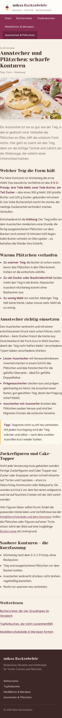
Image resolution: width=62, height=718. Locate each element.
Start (8, 18)
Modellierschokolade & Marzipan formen (26, 631)
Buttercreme (24, 18)
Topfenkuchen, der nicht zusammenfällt (26, 623)
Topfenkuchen (46, 18)
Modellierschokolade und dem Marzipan (25, 516)
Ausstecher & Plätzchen (20, 35)
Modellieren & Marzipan (19, 26)
